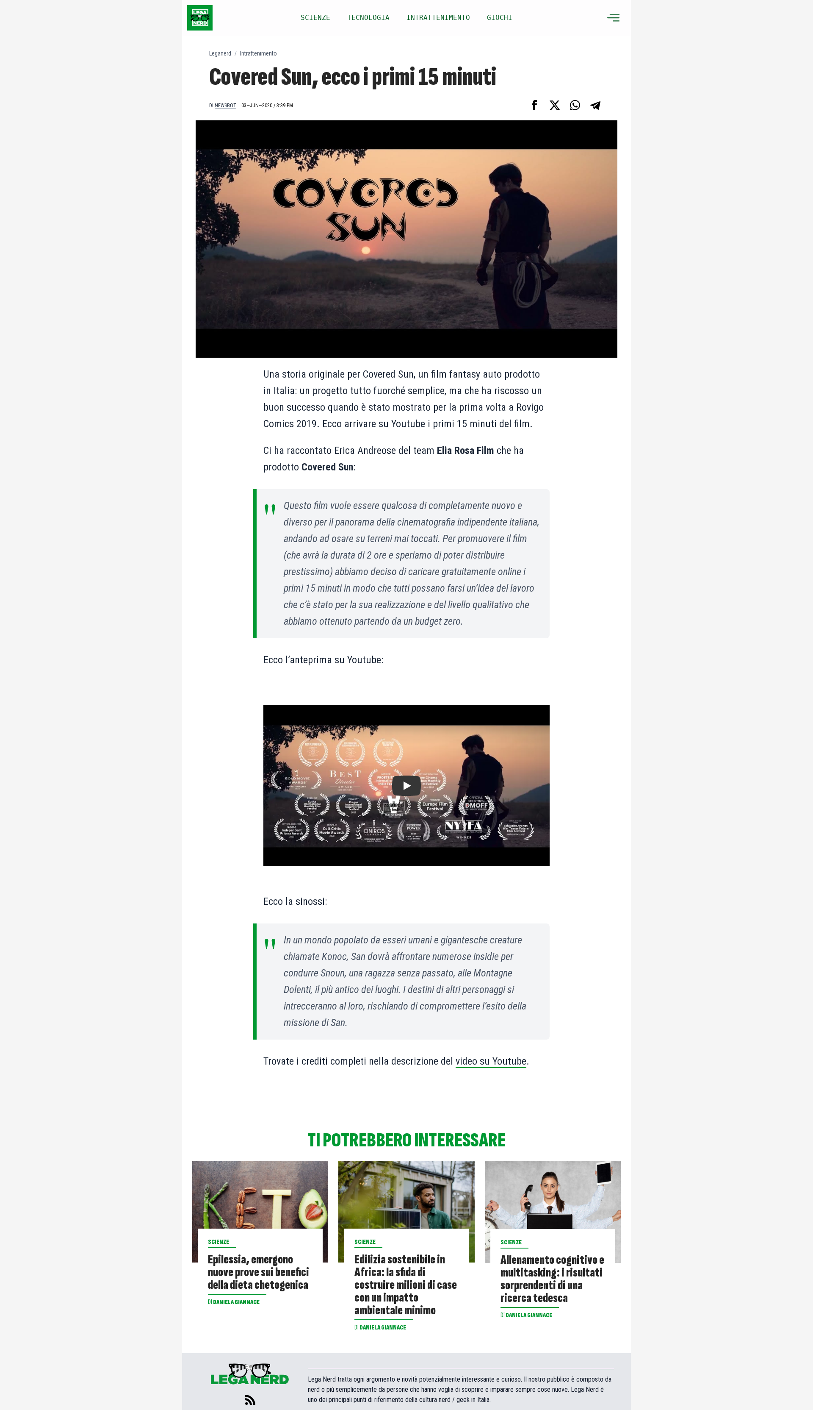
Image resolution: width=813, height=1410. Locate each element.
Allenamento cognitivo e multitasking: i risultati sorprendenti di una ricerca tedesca (552, 1279)
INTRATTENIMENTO (438, 18)
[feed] (250, 1400)
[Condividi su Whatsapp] (575, 105)
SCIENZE (315, 18)
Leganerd (220, 53)
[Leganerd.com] (200, 18)
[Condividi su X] (554, 105)
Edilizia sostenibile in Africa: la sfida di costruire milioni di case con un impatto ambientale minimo (405, 1285)
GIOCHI (499, 18)
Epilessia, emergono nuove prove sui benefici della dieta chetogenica (258, 1272)
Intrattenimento (258, 53)
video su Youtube (491, 1061)
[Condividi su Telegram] (595, 105)
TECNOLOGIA (368, 18)
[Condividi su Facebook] (534, 105)
